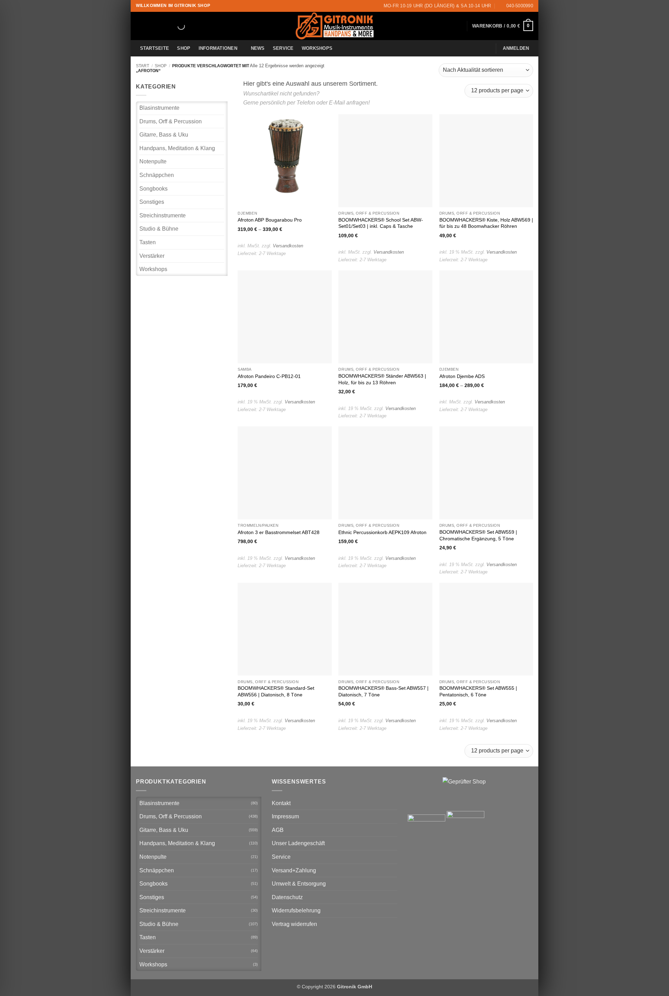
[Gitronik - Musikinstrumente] (334, 26)
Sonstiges (151, 202)
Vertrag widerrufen (294, 924)
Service (283, 48)
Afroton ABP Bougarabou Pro (270, 220)
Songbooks (153, 189)
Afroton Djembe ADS (462, 376)
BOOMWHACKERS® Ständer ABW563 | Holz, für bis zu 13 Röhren (382, 379)
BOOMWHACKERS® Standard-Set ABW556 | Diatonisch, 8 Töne (276, 691)
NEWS (258, 48)
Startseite (154, 48)
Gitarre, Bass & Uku (163, 135)
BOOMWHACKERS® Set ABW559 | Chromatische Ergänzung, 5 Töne (478, 535)
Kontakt (281, 803)
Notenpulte (153, 161)
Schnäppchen (156, 175)
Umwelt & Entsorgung (299, 884)
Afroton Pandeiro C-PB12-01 (269, 376)
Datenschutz (287, 897)
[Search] (175, 26)
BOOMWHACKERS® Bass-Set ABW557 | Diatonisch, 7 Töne (383, 691)
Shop (183, 48)
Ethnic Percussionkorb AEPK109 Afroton (382, 532)
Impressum (285, 816)
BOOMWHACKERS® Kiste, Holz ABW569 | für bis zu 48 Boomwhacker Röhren (486, 223)
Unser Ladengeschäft (298, 843)
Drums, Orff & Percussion (170, 121)
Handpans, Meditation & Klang (177, 148)
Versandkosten (288, 245)
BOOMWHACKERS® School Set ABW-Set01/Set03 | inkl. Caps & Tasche (380, 223)
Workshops (317, 48)
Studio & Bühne (158, 229)
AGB (278, 830)
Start (142, 65)
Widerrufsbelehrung (296, 910)
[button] (502, 26)
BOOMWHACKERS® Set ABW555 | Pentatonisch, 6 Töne (478, 691)
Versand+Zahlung (294, 870)
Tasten (147, 242)
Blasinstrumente (159, 108)
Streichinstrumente (162, 215)
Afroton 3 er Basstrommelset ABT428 (279, 532)
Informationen (218, 48)
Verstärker (151, 256)
